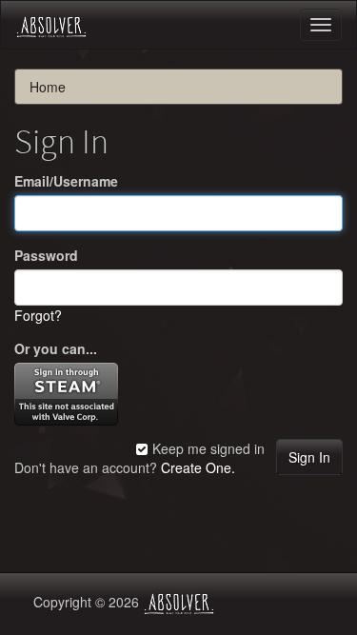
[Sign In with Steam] (66, 391)
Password (46, 255)
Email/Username (66, 180)
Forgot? (38, 315)
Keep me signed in (207, 448)
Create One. (198, 467)
